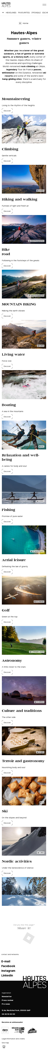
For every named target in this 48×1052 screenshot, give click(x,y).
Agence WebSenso (4, 1046)
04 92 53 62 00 (8, 1014)
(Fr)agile (36, 12)
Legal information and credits (13, 1039)
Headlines (11, 12)
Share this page (24, 928)
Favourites (24, 12)
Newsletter (7, 996)
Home (25, 23)
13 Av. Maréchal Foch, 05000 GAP (16, 1010)
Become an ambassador (12, 1022)
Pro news (6, 1004)
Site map (5, 1043)
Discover (7, 111)
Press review (7, 1000)
